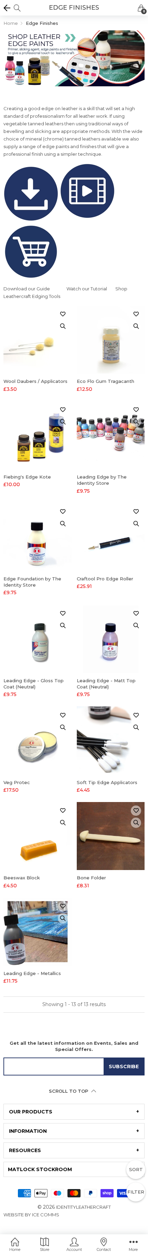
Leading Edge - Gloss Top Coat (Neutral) (33, 683)
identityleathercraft (83, 1207)
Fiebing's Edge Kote (27, 477)
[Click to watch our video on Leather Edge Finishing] (87, 193)
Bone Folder (91, 877)
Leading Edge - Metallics (32, 973)
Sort (136, 1169)
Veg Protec (16, 782)
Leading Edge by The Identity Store (102, 480)
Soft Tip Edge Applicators (107, 782)
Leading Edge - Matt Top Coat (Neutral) (106, 683)
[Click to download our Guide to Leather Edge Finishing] (31, 193)
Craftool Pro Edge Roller (105, 578)
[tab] (74, 1111)
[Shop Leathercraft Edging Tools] (31, 254)
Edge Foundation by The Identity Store (32, 582)
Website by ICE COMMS (31, 1214)
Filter (135, 1192)
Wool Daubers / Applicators (35, 381)
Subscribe (124, 1066)
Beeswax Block (21, 877)
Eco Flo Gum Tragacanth (105, 381)
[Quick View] (63, 326)
